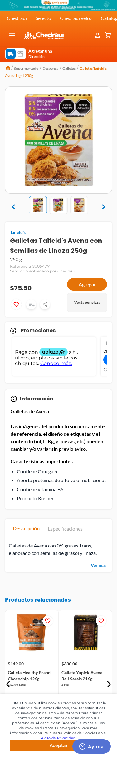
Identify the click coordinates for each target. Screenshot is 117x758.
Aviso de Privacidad (58, 738)
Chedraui (17, 18)
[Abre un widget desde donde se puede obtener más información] (91, 747)
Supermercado (26, 68)
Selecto (43, 18)
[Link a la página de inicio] (8, 68)
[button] (12, 36)
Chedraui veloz (76, 18)
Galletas (69, 68)
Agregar (87, 284)
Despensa (50, 68)
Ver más (98, 565)
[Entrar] (98, 35)
